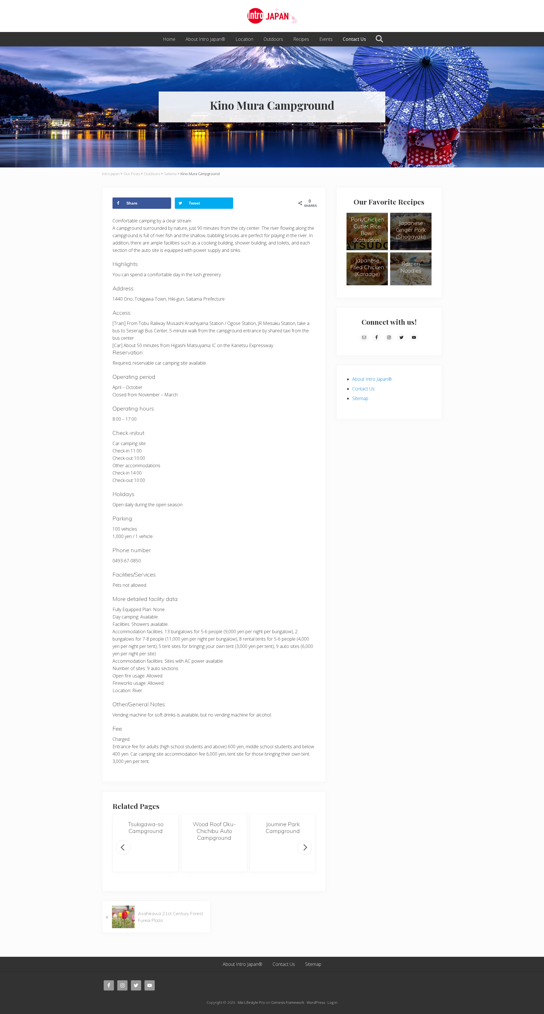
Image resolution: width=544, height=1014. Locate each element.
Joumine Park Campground (283, 827)
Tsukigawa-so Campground (145, 827)
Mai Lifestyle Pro (251, 1002)
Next (304, 847)
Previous (123, 847)
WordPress (316, 1002)
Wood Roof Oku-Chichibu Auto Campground (214, 830)
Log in (332, 1002)
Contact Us (363, 389)
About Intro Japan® (372, 379)
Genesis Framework (287, 1002)
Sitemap (360, 398)
